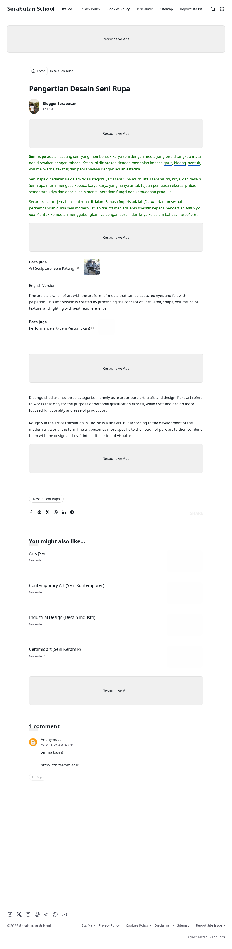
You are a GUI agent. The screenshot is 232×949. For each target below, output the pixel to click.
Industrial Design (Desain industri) (62, 617)
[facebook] (31, 513)
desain (195, 179)
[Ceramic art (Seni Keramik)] (185, 657)
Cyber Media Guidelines (206, 937)
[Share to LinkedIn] (64, 513)
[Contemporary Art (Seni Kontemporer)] (185, 593)
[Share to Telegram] (72, 513)
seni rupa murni (128, 179)
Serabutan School (31, 8)
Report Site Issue (193, 9)
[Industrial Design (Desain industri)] (185, 625)
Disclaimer (145, 9)
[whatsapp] (55, 513)
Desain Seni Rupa (46, 499)
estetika (133, 169)
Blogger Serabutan (60, 103)
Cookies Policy (118, 9)
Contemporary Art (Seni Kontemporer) (66, 585)
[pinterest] (39, 513)
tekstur (62, 169)
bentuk (194, 162)
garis (168, 162)
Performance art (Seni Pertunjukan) (59, 328)
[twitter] (47, 513)
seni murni (161, 179)
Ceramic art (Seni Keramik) (55, 649)
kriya (176, 179)
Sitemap (166, 9)
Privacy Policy (89, 9)
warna (49, 169)
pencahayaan (88, 169)
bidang (180, 162)
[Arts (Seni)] (185, 561)
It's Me (67, 9)
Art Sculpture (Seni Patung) (52, 268)
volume (35, 169)
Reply (40, 777)
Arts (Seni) (39, 553)
